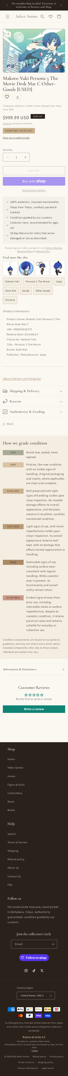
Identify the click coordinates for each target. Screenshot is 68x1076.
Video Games (15, 767)
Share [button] (10, 423)
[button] (7, 16)
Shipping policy (45, 1062)
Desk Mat (10, 290)
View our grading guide (16, 137)
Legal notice (48, 1068)
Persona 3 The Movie (38, 281)
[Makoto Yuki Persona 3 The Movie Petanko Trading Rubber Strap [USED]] (58, 268)
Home (11, 759)
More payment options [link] (34, 190)
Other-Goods (43, 290)
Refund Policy (43, 251)
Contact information (28, 1068)
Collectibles (15, 793)
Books (11, 810)
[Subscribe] (53, 944)
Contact (35, 1050)
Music (11, 801)
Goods (25, 290)
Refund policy (16, 859)
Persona (10, 299)
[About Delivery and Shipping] (22, 378)
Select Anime (22, 1056)
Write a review (34, 709)
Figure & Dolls (16, 784)
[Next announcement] (61, 5)
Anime (11, 776)
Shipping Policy (25, 251)
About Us (13, 867)
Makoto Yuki (12, 281)
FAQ (10, 884)
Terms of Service (53, 247)
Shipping (7, 123)
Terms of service (26, 1062)
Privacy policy (57, 1056)
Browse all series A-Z (34, 1037)
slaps (59, 281)
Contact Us (14, 876)
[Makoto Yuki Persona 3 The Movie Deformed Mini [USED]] (10, 268)
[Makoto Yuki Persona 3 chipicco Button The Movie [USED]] (26, 268)
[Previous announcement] (7, 5)
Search (12, 834)
